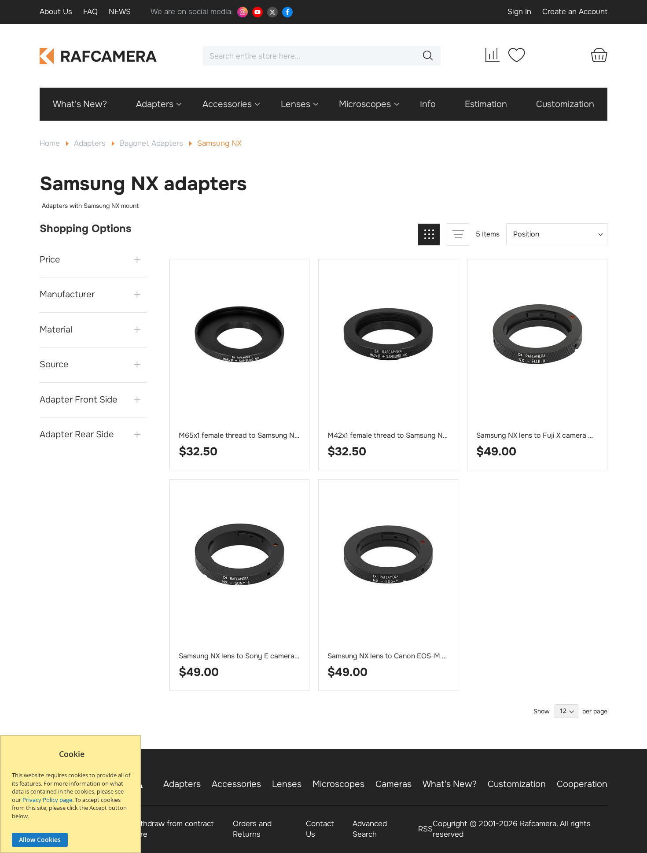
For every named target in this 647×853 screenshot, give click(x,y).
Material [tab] (56, 329)
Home (51, 143)
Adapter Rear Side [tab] (77, 434)
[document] (71, 798)
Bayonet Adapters (152, 143)
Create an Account (574, 11)
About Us (56, 11)
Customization (517, 784)
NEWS (120, 11)
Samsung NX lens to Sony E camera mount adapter (262, 656)
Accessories (236, 784)
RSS (425, 829)
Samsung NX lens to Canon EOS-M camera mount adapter (421, 656)
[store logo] (98, 56)
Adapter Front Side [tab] (79, 399)
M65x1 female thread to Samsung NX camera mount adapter (277, 435)
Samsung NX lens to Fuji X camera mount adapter (556, 435)
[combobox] (322, 56)
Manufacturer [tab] (67, 294)
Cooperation (582, 784)
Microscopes (338, 784)
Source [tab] (54, 364)
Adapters (91, 143)
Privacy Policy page (47, 800)
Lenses (286, 784)
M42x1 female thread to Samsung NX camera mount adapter (425, 435)
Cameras (393, 784)
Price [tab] (50, 259)
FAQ (90, 11)
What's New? (450, 784)
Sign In (519, 11)
